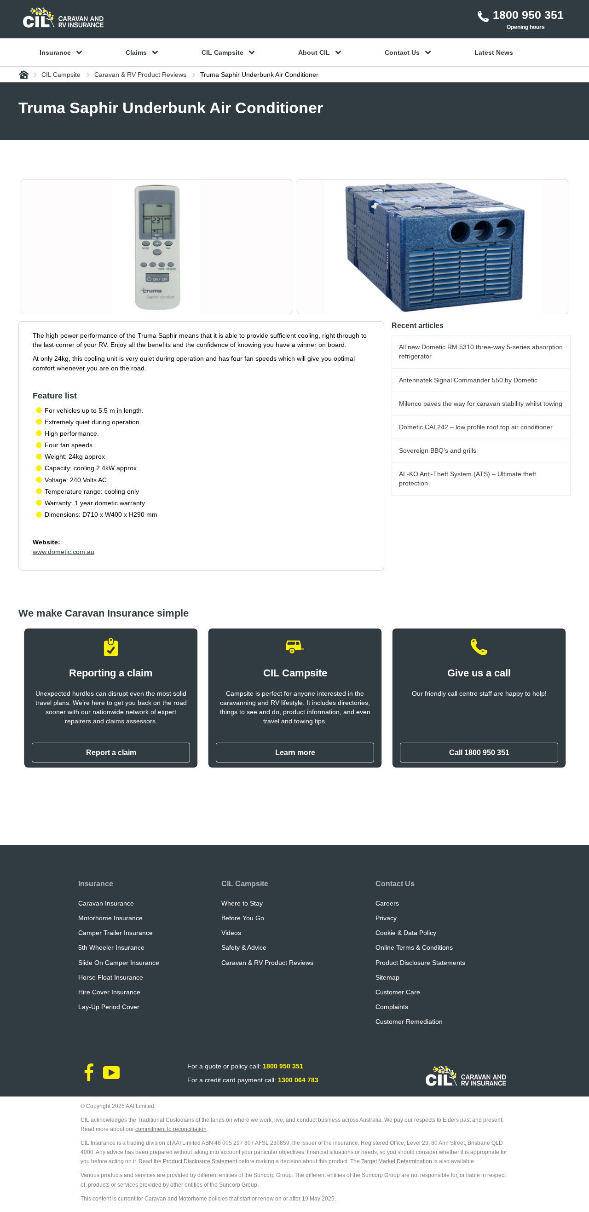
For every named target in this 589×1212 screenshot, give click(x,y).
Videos (231, 932)
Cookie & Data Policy (405, 932)
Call (479, 752)
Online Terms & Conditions (414, 947)
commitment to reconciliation (171, 1129)
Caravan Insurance (106, 903)
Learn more (295, 752)
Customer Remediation (409, 1021)
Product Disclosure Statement (200, 1161)
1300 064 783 (298, 1080)
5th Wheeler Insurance (111, 947)
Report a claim (111, 752)
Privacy (386, 918)
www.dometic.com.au (63, 551)
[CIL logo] (63, 17)
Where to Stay (242, 903)
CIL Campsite (244, 884)
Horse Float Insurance (110, 977)
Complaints (391, 1006)
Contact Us (395, 884)
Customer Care (397, 992)
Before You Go (242, 918)
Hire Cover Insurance (109, 992)
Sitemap (387, 977)
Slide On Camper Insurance (118, 962)
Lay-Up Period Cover (108, 1006)
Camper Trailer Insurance (115, 932)
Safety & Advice (243, 947)
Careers (387, 903)
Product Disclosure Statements (420, 962)
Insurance (95, 884)
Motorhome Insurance (110, 918)
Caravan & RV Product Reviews (267, 962)
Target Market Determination (396, 1161)
